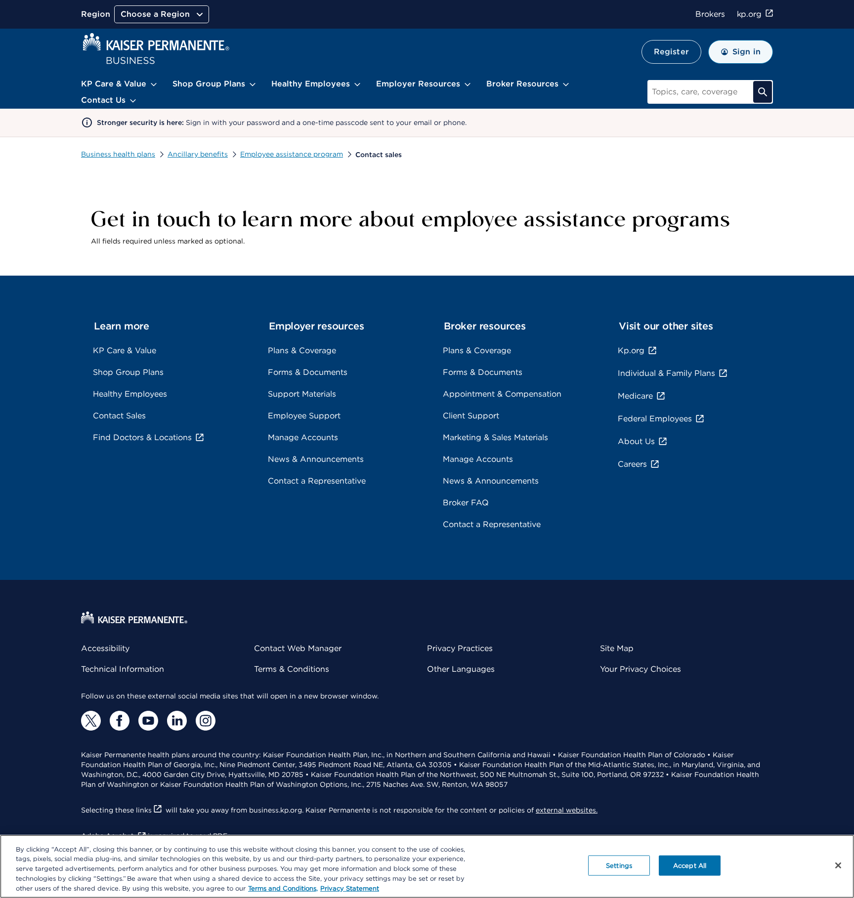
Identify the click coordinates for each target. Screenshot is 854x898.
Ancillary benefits (198, 154)
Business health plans (118, 154)
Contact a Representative (317, 481)
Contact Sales (119, 415)
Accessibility (105, 648)
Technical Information (122, 669)
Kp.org (631, 350)
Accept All (689, 865)
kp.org (749, 14)
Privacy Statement (349, 888)
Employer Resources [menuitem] (418, 83)
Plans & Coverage (302, 350)
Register (671, 51)
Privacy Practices (460, 648)
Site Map (617, 648)
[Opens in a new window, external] (91, 721)
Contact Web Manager (298, 648)
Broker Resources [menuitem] (522, 83)
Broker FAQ (466, 502)
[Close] (838, 865)
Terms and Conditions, (283, 888)
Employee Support (304, 415)
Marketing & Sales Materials (495, 437)
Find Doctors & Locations (142, 437)
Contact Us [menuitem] (103, 100)
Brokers (710, 14)
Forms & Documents (307, 372)
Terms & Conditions (291, 669)
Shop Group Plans (128, 372)
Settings (619, 865)
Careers (632, 464)
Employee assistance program (291, 154)
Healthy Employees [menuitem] (310, 83)
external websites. (567, 810)
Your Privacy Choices (640, 669)
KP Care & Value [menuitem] (113, 83)
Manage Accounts (303, 437)
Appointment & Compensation (502, 394)
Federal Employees (655, 418)
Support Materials (302, 394)
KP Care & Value (124, 350)
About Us (636, 441)
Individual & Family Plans (666, 373)
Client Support (471, 415)
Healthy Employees (130, 394)
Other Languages (461, 669)
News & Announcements (316, 459)
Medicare (635, 396)
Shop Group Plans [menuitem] (208, 83)
